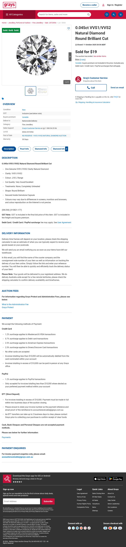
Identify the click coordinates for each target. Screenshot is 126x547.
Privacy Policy (81, 500)
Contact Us (111, 497)
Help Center (111, 500)
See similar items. (100, 56)
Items (94, 507)
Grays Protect (8, 307)
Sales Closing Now (98, 493)
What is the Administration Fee (15, 304)
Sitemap (95, 511)
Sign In (114, 5)
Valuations (96, 504)
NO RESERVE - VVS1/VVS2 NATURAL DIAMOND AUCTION (44, 136)
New (24, 110)
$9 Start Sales (97, 497)
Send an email (117, 88)
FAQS (116, 97)
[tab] (9, 148)
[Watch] (69, 28)
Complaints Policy (83, 507)
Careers (110, 511)
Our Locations (112, 507)
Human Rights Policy (84, 504)
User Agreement (64, 222)
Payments (6, 437)
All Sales (95, 500)
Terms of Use (81, 497)
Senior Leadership (113, 504)
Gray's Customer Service (31, 128)
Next (70, 56)
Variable (25, 117)
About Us (111, 493)
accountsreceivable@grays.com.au (17, 457)
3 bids (82, 60)
